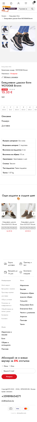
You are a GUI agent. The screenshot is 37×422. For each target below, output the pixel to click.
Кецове (23, 289)
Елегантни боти (26, 308)
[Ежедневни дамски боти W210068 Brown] (22, 39)
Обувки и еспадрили (6, 343)
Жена (5, 366)
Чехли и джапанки (27, 312)
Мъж (12, 366)
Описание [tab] (6, 116)
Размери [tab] (5, 121)
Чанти (22, 324)
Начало (4, 16)
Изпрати (9, 376)
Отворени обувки (27, 293)
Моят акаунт (6, 285)
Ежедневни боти (14, 16)
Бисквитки (5, 315)
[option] (5, 30)
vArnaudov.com (21, 413)
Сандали (23, 301)
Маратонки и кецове (7, 333)
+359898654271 (11, 396)
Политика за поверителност (7, 304)
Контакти (4, 318)
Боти (3, 338)
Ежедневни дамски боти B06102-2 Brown (9, 223)
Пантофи (23, 320)
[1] (32, 8)
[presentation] (3, 213)
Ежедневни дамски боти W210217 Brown (27, 223)
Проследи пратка (7, 292)
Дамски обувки (26, 297)
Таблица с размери (11, 77)
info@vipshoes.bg (8, 401)
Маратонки (24, 285)
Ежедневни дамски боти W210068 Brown (18, 18)
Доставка (5, 296)
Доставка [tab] (6, 125)
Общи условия (7, 299)
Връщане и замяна (8, 289)
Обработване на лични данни (7, 310)
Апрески (23, 316)
